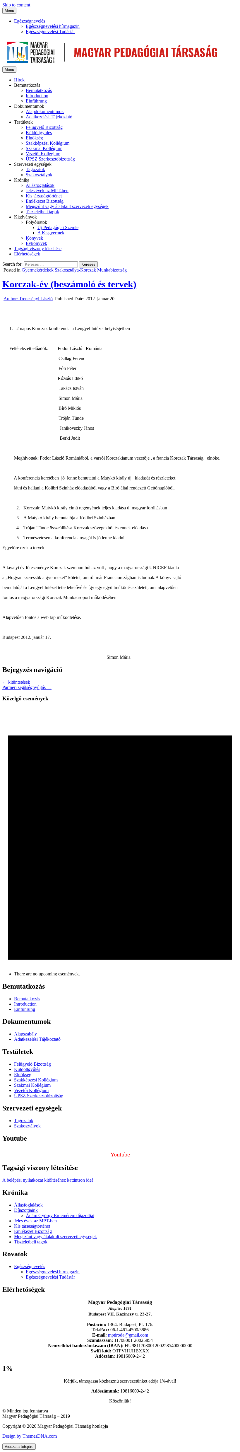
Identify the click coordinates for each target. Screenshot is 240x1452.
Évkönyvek (36, 243)
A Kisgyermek (50, 232)
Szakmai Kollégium (44, 148)
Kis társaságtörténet (44, 195)
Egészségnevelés (29, 20)
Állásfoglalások (40, 185)
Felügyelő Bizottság (44, 127)
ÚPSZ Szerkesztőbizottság (50, 158)
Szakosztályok (39, 174)
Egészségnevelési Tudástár (50, 31)
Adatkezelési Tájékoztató (49, 116)
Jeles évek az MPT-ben (47, 190)
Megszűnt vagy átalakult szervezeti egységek (67, 206)
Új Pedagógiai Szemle (57, 227)
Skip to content (16, 4)
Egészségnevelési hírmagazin (53, 26)
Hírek (19, 79)
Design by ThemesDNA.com (29, 1436)
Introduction (37, 95)
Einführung (36, 100)
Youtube (120, 1154)
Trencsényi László (28, 298)
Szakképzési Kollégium (47, 143)
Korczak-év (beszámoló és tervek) (69, 284)
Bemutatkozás (39, 90)
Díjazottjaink (26, 1210)
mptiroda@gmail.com (128, 1334)
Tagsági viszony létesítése (37, 248)
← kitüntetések (16, 682)
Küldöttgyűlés (39, 132)
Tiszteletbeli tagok (42, 211)
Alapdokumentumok (45, 111)
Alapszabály (25, 1033)
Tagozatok (35, 169)
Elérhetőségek (27, 253)
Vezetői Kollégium (43, 153)
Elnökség (34, 137)
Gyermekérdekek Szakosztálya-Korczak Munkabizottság (74, 269)
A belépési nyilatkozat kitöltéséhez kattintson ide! (47, 1180)
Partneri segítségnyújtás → (27, 687)
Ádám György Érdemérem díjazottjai (60, 1215)
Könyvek (34, 238)
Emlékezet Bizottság (45, 201)
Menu (9, 10)
